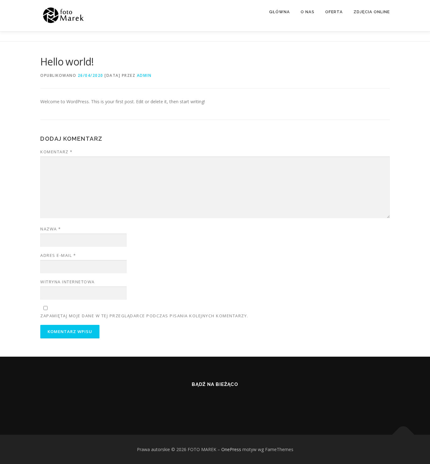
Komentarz (56, 152)
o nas (307, 11)
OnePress (231, 449)
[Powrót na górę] (403, 434)
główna (279, 11)
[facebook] (215, 401)
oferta (334, 11)
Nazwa (50, 229)
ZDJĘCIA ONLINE (372, 11)
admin (144, 75)
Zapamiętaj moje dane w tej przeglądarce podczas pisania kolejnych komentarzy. (144, 316)
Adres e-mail (58, 255)
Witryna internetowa (67, 282)
